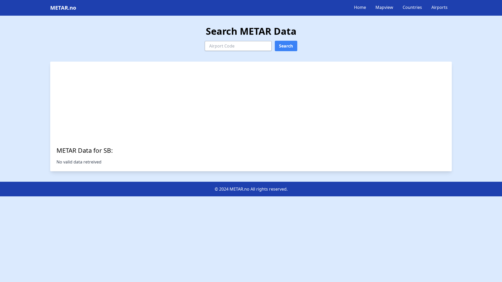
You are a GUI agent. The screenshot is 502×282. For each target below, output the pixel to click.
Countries (412, 7)
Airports (439, 7)
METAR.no (63, 7)
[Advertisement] (251, 107)
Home (360, 7)
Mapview (384, 7)
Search (286, 46)
